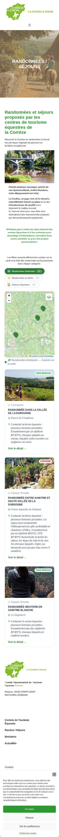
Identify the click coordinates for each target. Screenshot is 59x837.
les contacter (39, 232)
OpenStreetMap (46, 356)
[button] (54, 774)
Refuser (29, 817)
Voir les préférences (29, 826)
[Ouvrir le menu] (29, 25)
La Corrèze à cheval (40, 11)
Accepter (29, 809)
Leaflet (34, 356)
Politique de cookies (27, 833)
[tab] (25, 271)
